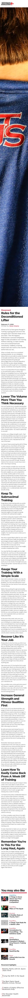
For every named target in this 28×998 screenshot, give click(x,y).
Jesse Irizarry (14, 326)
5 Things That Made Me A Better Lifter (17, 923)
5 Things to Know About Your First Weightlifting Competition (15, 899)
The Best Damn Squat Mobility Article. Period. (11, 982)
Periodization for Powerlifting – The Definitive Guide (15, 932)
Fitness (11, 955)
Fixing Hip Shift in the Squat (13, 976)
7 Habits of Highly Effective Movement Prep (13, 988)
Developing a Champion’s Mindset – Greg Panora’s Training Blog (17, 942)
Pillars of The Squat (16, 909)
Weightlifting (12, 895)
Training (11, 937)
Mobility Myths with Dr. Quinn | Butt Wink (14, 969)
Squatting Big (14, 951)
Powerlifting (12, 907)
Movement (6, 310)
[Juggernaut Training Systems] (8, 3)
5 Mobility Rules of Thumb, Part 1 (16, 916)
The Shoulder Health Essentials (10, 994)
